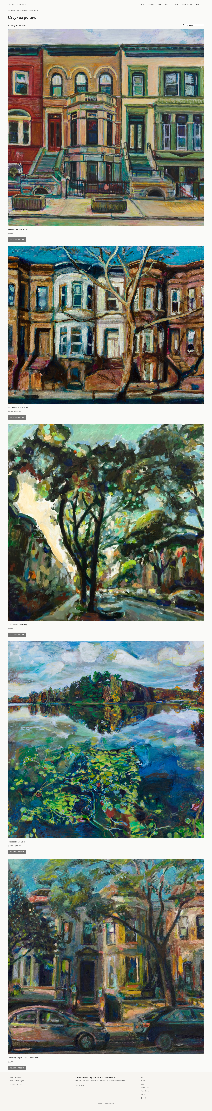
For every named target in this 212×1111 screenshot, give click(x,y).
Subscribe (80, 1085)
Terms (111, 1103)
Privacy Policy (103, 1103)
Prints (143, 1081)
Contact (143, 1094)
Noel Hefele (17, 4)
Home (10, 10)
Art (14, 10)
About (143, 1084)
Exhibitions (145, 1087)
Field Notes (145, 1091)
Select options (17, 240)
